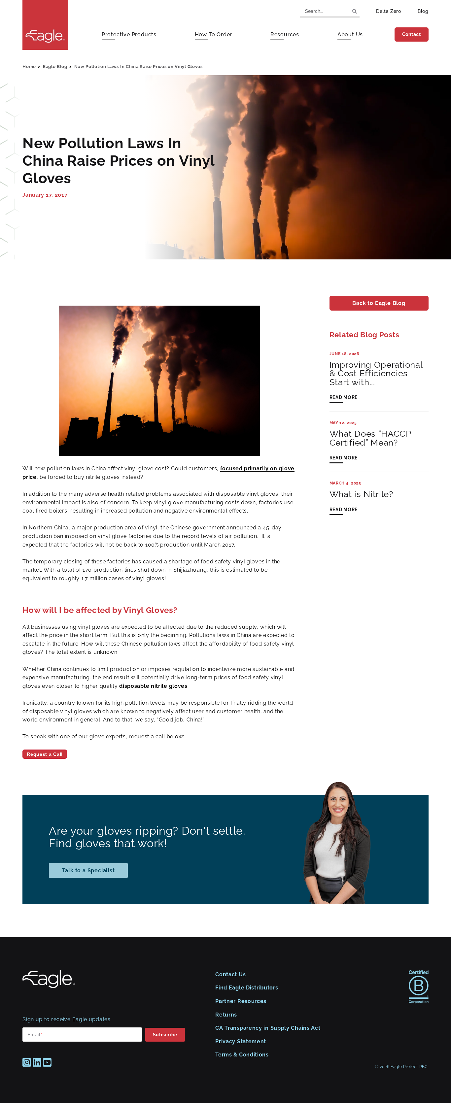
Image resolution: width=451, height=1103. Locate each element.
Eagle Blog (55, 66)
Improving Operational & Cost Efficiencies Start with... (376, 373)
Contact (411, 34)
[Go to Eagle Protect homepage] (48, 986)
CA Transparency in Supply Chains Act (267, 1028)
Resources (284, 34)
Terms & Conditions (242, 1055)
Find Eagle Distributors (246, 988)
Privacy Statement (240, 1041)
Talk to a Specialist (88, 870)
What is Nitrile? (361, 494)
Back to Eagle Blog (378, 303)
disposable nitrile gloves (153, 686)
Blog (423, 11)
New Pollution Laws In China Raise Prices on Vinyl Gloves (138, 66)
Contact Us (230, 974)
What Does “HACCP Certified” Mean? (370, 438)
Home (29, 66)
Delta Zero (388, 11)
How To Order (213, 34)
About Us (350, 34)
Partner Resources (240, 1001)
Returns (226, 1015)
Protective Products (129, 34)
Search (355, 11)
